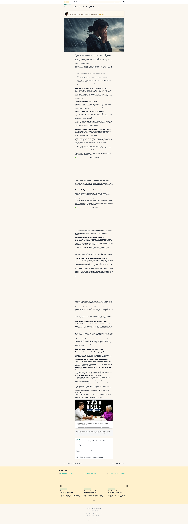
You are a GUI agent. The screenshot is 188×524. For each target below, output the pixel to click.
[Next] (127, 486)
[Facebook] (64, 2)
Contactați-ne (107, 1)
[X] (66, 2)
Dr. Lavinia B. (72, 13)
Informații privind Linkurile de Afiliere (94, 508)
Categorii (94, 1)
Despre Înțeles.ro (114, 1)
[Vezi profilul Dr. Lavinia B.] (67, 13)
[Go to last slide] (60, 486)
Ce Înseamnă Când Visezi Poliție (118, 463)
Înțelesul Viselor (67, 4)
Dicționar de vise (100, 1)
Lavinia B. (68, 8)
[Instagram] (68, 2)
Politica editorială (98, 513)
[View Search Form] (123, 2)
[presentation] (70, 480)
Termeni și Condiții (90, 513)
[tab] (93, 500)
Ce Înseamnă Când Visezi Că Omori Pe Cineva (73, 463)
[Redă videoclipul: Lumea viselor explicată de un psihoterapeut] (94, 410)
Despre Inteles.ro (90, 515)
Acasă (90, 1)
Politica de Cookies (94, 510)
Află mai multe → (101, 14)
